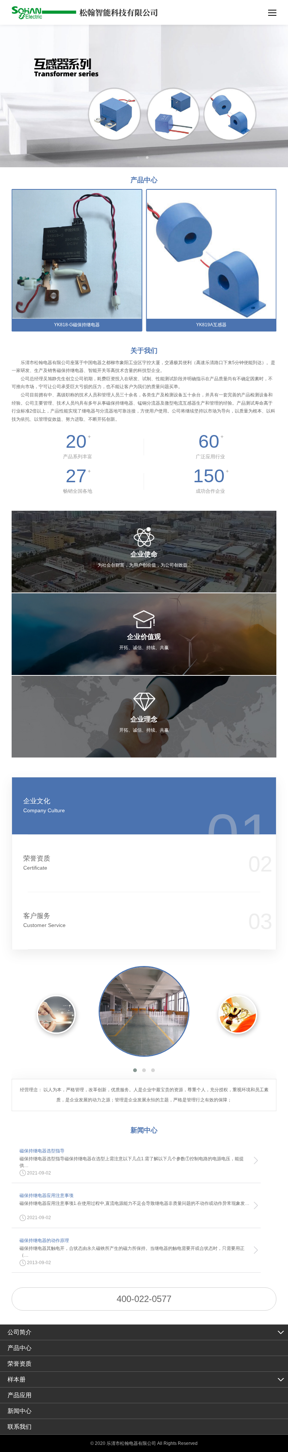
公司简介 (20, 1332)
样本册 (17, 1379)
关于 (144, 350)
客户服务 (44, 920)
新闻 (144, 1130)
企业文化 (44, 805)
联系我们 (20, 1427)
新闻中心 (20, 1411)
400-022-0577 (144, 1299)
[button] (135, 1070)
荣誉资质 (36, 863)
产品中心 (20, 1348)
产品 (144, 180)
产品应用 (20, 1395)
